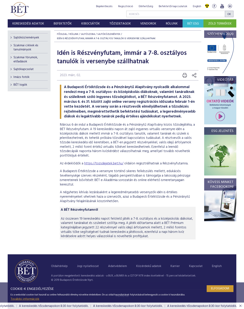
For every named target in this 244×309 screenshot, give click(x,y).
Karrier (175, 266)
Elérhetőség (146, 6)
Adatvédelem (117, 266)
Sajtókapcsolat (23, 69)
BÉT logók (20, 84)
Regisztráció (125, 6)
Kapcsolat (196, 266)
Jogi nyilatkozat (88, 266)
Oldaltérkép (59, 266)
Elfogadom (220, 288)
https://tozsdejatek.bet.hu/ (103, 163)
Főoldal (62, 34)
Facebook (214, 6)
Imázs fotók (21, 77)
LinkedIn (229, 6)
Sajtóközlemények (26, 37)
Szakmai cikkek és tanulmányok (25, 47)
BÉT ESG (193, 23)
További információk (25, 299)
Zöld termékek (220, 23)
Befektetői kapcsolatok (173, 6)
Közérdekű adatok (148, 266)
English (197, 6)
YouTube (222, 6)
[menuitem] (28, 23)
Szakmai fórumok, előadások (25, 59)
